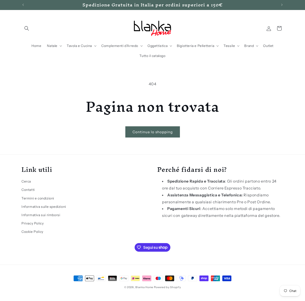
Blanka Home (144, 287)
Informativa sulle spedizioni (43, 206)
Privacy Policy (32, 223)
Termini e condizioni (37, 198)
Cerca (26, 181)
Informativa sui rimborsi (40, 215)
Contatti (28, 189)
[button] (26, 28)
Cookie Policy (32, 231)
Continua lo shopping (152, 132)
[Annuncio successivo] (282, 4)
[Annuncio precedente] (23, 4)
